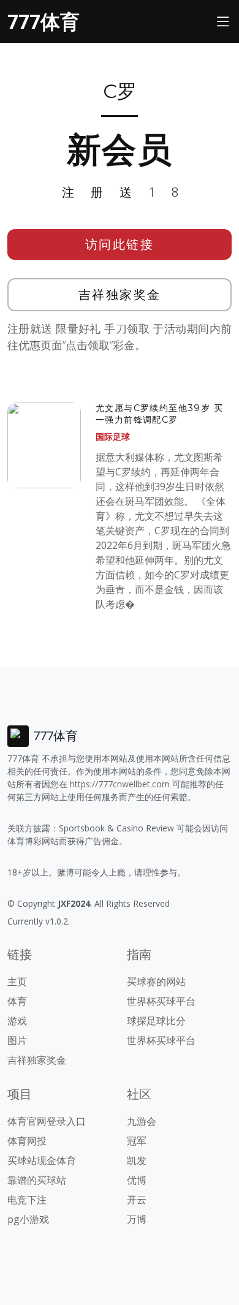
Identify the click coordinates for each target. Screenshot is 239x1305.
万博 (136, 1219)
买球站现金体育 (41, 1160)
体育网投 (27, 1141)
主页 (17, 981)
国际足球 (113, 436)
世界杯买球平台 (161, 1001)
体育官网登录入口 (46, 1121)
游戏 (17, 1020)
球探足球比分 (156, 1020)
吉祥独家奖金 (119, 294)
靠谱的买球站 (36, 1180)
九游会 (141, 1121)
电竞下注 (27, 1199)
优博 (136, 1180)
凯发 (136, 1160)
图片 (17, 1040)
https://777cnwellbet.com (120, 784)
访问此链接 (119, 244)
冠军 (136, 1141)
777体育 (43, 21)
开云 (136, 1199)
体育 (17, 1001)
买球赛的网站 (156, 981)
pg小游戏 (28, 1219)
